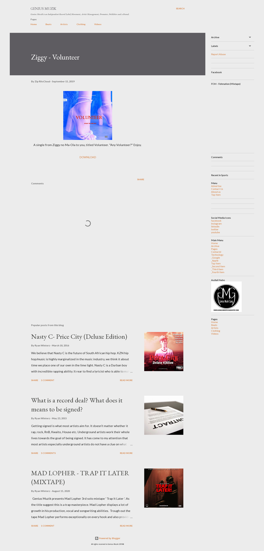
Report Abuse (218, 54)
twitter (214, 229)
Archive (215, 245)
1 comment (47, 380)
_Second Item (218, 266)
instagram (216, 223)
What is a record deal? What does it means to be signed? (76, 404)
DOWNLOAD (87, 157)
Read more (126, 380)
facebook (216, 220)
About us (216, 191)
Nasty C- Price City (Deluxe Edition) (79, 336)
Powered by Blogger (109, 538)
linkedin (215, 226)
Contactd (216, 251)
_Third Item (217, 269)
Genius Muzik (43, 8)
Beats (48, 24)
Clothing (81, 24)
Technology (217, 254)
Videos (97, 24)
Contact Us (217, 188)
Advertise (216, 185)
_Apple (214, 260)
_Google (215, 257)
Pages (214, 248)
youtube (215, 232)
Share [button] (140, 179)
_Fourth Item (217, 272)
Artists (64, 24)
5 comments (48, 453)
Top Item (216, 194)
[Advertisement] (82, 285)
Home (34, 24)
